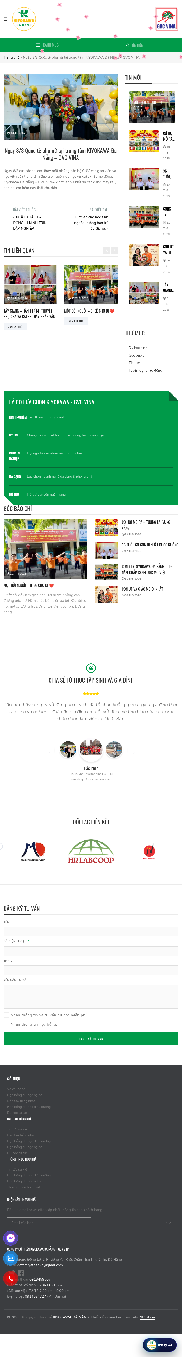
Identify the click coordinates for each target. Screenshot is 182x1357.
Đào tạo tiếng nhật (21, 1101)
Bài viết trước (24, 210)
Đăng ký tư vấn (91, 1039)
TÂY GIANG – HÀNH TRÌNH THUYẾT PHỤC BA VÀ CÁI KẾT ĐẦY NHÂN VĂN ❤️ (168, 287)
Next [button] (114, 246)
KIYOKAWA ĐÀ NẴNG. (71, 1317)
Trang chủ (11, 57)
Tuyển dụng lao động (145, 370)
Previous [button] (106, 246)
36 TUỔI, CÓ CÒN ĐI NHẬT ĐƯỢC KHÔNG (168, 174)
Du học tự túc (17, 1112)
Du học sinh (138, 347)
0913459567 (40, 1279)
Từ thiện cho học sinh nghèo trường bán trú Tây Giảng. (91, 223)
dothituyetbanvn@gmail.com (40, 1265)
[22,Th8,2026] (45, 548)
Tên (6, 922)
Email (8, 961)
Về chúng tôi (16, 1089)
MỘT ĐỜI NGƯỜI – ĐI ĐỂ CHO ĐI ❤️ (29, 311)
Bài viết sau (99, 210)
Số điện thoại (17, 941)
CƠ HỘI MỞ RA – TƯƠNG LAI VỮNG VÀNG (88, 313)
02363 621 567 (50, 1285)
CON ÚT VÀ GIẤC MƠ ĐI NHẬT (169, 249)
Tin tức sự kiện (18, 1129)
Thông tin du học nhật (23, 1187)
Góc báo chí (138, 355)
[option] (30, 295)
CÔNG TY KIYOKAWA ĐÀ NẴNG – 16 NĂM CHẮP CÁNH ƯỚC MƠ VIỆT (169, 211)
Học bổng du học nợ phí (25, 1095)
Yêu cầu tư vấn (16, 980)
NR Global (147, 1317)
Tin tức (134, 363)
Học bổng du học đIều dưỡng (29, 1107)
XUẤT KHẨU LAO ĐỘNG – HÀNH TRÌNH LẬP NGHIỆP (31, 223)
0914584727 (35, 1296)
